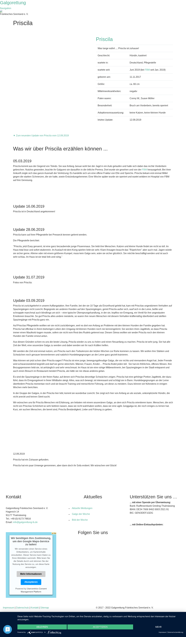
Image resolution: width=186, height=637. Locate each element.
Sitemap (44, 607)
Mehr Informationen (31, 574)
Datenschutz (22, 607)
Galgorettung (13, 2)
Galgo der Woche (81, 514)
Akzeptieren (31, 582)
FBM (147, 70)
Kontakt (35, 607)
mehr (158, 626)
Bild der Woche (80, 520)
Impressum (8, 607)
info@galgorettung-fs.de (25, 522)
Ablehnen (42, 626)
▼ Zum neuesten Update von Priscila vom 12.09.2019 (41, 135)
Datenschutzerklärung (175, 632)
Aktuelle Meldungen (82, 508)
